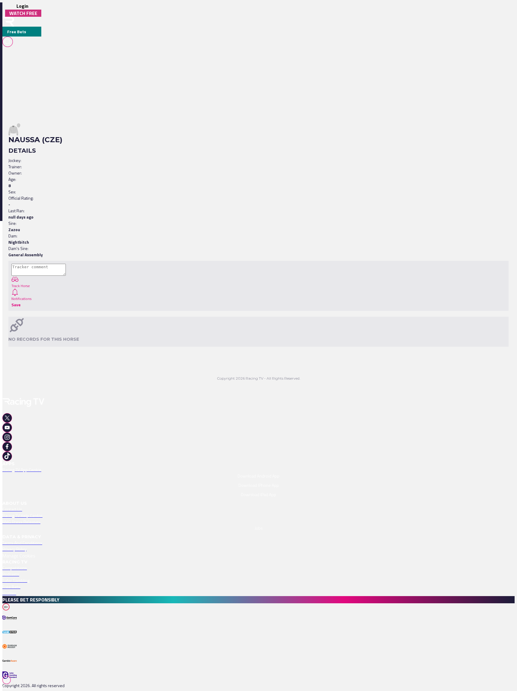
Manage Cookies (18, 555)
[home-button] (8, 22)
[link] (258, 469)
